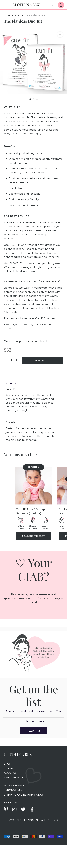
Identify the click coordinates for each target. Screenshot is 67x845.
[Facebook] (32, 809)
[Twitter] (23, 809)
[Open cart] (61, 5)
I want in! (33, 731)
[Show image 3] (37, 99)
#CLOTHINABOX (40, 594)
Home (7, 15)
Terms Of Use (13, 789)
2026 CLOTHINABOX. (22, 820)
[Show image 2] (33, 99)
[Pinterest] (6, 809)
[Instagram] (14, 809)
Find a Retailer (14, 777)
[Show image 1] (30, 99)
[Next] (43, 99)
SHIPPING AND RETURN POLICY (23, 794)
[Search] (53, 4)
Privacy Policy (14, 785)
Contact (10, 768)
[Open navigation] (4, 4)
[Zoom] (60, 34)
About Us (10, 772)
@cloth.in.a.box (14, 598)
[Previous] (24, 99)
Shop (17, 15)
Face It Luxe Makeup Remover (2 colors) (30, 511)
